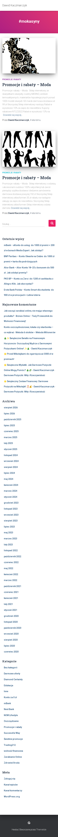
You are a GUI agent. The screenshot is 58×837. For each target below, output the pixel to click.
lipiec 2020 (9, 646)
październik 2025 (12, 419)
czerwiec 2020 (11, 651)
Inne (6, 691)
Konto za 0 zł (10, 697)
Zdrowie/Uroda (11, 763)
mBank (7, 703)
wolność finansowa (13, 751)
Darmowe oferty (12, 673)
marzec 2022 (10, 580)
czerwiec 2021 (11, 592)
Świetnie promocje (13, 739)
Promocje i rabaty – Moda (26, 84)
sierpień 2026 (11, 407)
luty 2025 (8, 443)
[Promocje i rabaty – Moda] (29, 55)
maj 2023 (8, 532)
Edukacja (8, 685)
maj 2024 (8, 479)
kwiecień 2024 (11, 485)
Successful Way (12, 733)
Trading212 (10, 745)
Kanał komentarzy (13, 790)
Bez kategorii (10, 667)
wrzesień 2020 (11, 634)
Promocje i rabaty (11, 79)
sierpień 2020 (11, 640)
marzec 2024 (10, 491)
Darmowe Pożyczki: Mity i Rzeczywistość (24, 375)
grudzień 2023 (11, 503)
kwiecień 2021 (11, 598)
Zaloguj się (9, 778)
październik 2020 (12, 628)
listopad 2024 (11, 455)
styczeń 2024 (10, 497)
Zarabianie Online (13, 757)
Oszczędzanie (11, 721)
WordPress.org (12, 796)
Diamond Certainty (13, 679)
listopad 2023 (11, 509)
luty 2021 (8, 604)
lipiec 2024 (9, 473)
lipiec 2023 (9, 526)
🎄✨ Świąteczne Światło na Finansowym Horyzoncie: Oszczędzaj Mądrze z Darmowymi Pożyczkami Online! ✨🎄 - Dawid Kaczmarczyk (28, 343)
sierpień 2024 (11, 467)
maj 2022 (8, 568)
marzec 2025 (10, 437)
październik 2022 (12, 556)
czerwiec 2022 (11, 562)
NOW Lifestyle (11, 715)
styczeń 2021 (10, 610)
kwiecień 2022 (11, 574)
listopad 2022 (11, 550)
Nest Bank (9, 709)
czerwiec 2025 (11, 431)
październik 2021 (12, 586)
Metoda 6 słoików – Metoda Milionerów (35, 332)
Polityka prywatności (29, 823)
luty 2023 (8, 544)
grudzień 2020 (11, 616)
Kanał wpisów (11, 784)
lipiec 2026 (9, 413)
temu (35, 120)
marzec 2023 (10, 538)
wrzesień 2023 (11, 515)
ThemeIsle (41, 829)
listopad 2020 (11, 622)
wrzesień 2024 (11, 461)
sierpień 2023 (11, 520)
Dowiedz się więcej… (13, 115)
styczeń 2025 (10, 449)
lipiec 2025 (9, 425)
